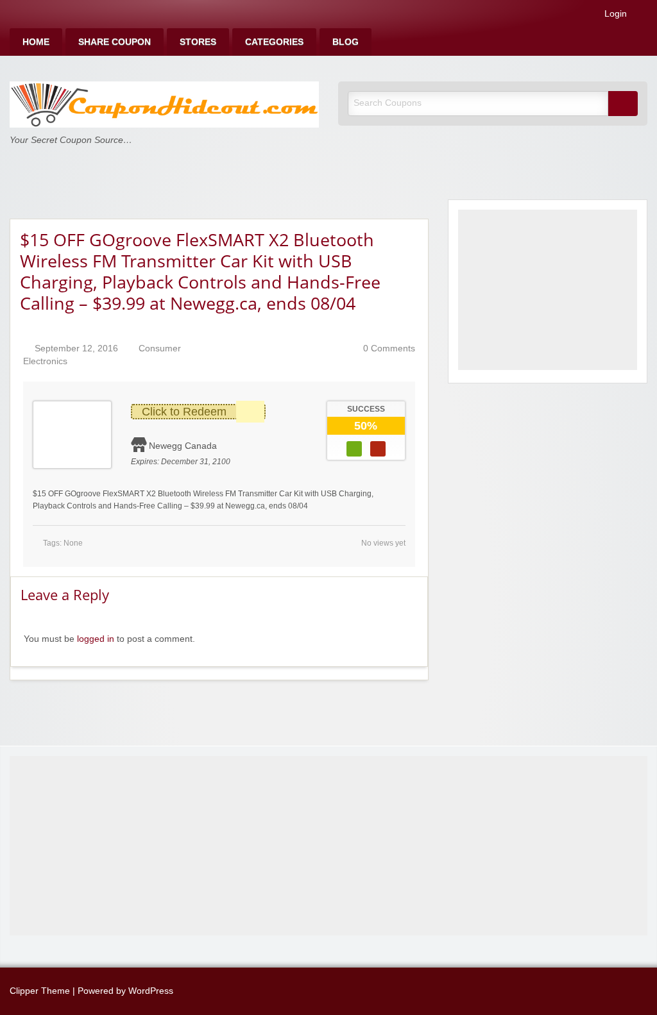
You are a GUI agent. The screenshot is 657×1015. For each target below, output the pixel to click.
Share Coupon (114, 42)
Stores (198, 42)
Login (614, 14)
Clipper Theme (40, 991)
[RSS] (643, 16)
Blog (345, 42)
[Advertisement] (547, 290)
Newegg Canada (183, 445)
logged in (95, 639)
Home (35, 42)
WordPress (150, 991)
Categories (274, 42)
